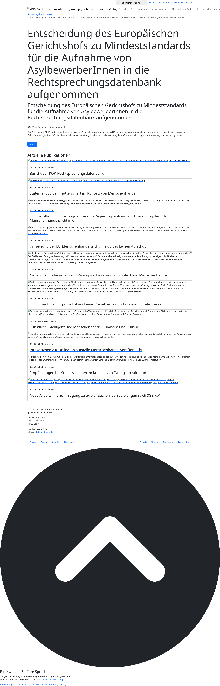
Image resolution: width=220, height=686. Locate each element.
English (12, 684)
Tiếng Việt (58, 684)
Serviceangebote (36, 14)
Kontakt (143, 442)
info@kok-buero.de (43, 432)
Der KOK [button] (123, 9)
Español (20, 684)
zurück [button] (32, 144)
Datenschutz (184, 442)
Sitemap (155, 442)
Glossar (33, 442)
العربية (66, 684)
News (49, 14)
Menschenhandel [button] (160, 9)
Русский (48, 684)
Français (29, 684)
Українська (38, 684)
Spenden (56, 442)
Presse (44, 442)
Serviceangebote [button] (139, 9)
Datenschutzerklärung (52, 679)
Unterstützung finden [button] (183, 9)
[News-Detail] (72, 9)
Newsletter (69, 442)
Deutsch (4, 684)
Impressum (168, 442)
